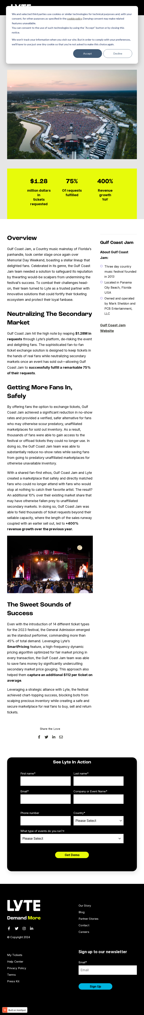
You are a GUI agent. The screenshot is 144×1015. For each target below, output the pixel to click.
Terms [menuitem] (11, 974)
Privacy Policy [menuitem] (16, 968)
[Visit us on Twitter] (16, 928)
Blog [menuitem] (82, 912)
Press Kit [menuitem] (13, 981)
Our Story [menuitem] (85, 905)
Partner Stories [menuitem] (89, 918)
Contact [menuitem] (84, 925)
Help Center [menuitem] (15, 961)
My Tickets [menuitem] (14, 955)
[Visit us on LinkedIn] (31, 928)
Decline (117, 53)
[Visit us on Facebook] (9, 928)
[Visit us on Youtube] (24, 928)
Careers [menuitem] (84, 932)
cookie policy (74, 18)
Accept (87, 53)
